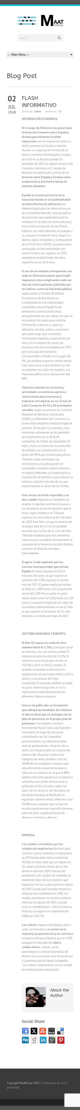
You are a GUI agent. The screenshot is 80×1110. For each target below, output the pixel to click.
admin (37, 111)
